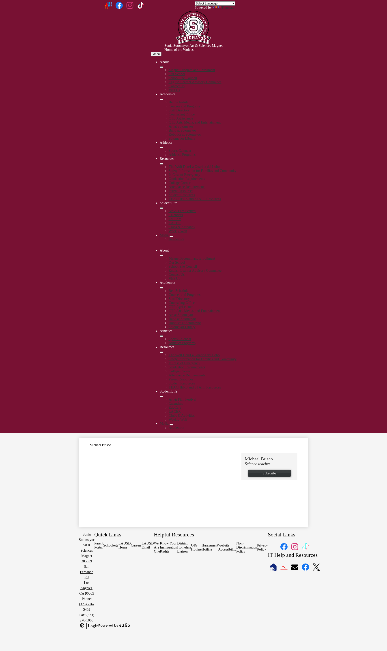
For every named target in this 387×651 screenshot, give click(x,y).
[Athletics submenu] (161, 147)
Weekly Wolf (178, 231)
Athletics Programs (182, 154)
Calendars (176, 215)
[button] (161, 255)
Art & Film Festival (182, 211)
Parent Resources (181, 191)
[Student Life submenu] (161, 208)
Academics (176, 239)
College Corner (179, 183)
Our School (177, 74)
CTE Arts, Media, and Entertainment (195, 122)
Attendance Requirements (187, 187)
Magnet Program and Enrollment (192, 70)
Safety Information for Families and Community (202, 171)
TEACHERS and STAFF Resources (195, 199)
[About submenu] (161, 67)
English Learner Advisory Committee (195, 82)
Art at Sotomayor (181, 126)
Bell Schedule (178, 102)
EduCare (175, 219)
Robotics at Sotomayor (185, 134)
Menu (156, 54)
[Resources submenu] (161, 163)
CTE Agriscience (181, 118)
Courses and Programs (184, 106)
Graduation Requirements (187, 179)
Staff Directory (179, 110)
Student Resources (182, 195)
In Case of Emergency (184, 175)
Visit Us (174, 90)
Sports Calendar (180, 150)
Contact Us (177, 86)
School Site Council (183, 78)
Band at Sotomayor (182, 130)
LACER (175, 223)
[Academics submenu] (161, 99)
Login (89, 626)
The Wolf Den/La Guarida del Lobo (194, 167)
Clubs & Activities (182, 227)
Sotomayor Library (182, 138)
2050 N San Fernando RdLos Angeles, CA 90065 (86, 577)
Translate (227, 7)
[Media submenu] (171, 236)
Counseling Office (182, 114)
